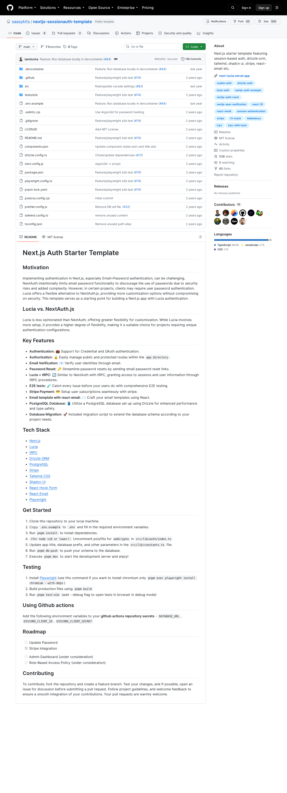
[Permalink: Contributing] (20, 673)
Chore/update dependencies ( (116, 155)
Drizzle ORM (39, 458)
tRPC (33, 452)
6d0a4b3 (160, 58)
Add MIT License (106, 129)
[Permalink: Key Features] (20, 340)
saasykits (21, 21)
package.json (34, 172)
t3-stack (235, 118)
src (27, 86)
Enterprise (125, 7)
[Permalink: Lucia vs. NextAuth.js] (20, 309)
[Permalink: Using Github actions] (20, 605)
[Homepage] (10, 7)
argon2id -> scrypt (108, 163)
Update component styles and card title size (125, 146)
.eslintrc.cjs (32, 112)
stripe (220, 118)
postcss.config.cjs (37, 198)
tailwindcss (254, 118)
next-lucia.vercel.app (234, 75)
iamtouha (31, 59)
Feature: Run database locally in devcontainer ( (72, 59)
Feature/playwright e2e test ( (115, 77)
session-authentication (251, 111)
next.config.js (34, 163)
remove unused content (111, 215)
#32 (126, 206)
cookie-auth (224, 83)
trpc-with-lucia (237, 125)
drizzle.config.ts (36, 155)
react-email (224, 111)
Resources (72, 7)
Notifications (218, 21)
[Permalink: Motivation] (20, 267)
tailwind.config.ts (36, 215)
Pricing (148, 7)
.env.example (34, 103)
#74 (137, 77)
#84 (107, 59)
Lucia (33, 446)
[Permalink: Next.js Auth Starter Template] (20, 253)
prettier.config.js (36, 206)
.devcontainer (34, 69)
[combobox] (154, 46)
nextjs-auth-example (248, 90)
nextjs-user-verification (231, 104)
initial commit (104, 198)
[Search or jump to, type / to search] (232, 7)
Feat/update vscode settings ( (116, 86)
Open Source (99, 7)
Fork (243, 21)
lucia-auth (223, 90)
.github (29, 77)
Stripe (34, 470)
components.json (36, 146)
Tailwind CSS (39, 476)
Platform (25, 7)
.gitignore (31, 120)
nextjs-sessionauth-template (62, 21)
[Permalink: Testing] (20, 567)
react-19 (257, 104)
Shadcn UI (37, 482)
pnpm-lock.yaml (36, 189)
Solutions (48, 7)
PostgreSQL (38, 464)
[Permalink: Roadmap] (20, 631)
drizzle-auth (245, 83)
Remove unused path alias (113, 224)
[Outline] (200, 236)
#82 (139, 86)
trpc (219, 125)
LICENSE (31, 129)
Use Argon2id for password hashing (119, 112)
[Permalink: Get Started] (20, 510)
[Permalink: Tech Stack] (20, 430)
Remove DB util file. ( (109, 206)
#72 (139, 155)
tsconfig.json (33, 224)
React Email (38, 494)
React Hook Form (43, 488)
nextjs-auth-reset (228, 97)
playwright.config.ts (38, 181)
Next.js (34, 441)
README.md (33, 138)
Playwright (37, 499)
